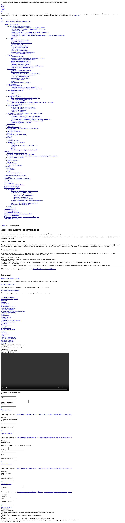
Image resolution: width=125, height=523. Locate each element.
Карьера (6, 151)
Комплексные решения (14, 96)
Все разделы (11, 124)
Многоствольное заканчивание (20, 76)
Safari (2, 6)
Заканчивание (11, 69)
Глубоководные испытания (19, 49)
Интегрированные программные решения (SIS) (21, 104)
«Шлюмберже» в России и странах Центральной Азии (23, 128)
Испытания (10, 38)
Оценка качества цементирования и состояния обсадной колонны (30, 32)
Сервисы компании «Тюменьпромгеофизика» (17, 178)
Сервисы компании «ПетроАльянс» (14, 185)
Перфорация (14, 37)
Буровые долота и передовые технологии (23, 59)
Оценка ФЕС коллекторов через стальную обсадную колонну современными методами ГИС (38, 35)
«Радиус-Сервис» (6, 317)
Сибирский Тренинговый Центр (16, 134)
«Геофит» (3, 314)
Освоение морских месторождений (21, 53)
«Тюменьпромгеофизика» (8, 322)
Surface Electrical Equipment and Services (44, 269)
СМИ (9, 171)
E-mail (3, 397)
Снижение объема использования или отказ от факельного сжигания (31, 119)
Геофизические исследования (9, 299)
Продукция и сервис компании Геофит (22, 67)
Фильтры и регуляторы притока (20, 72)
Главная (3, 225)
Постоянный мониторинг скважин (21, 70)
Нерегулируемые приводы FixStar (24, 195)
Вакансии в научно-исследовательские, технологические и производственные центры (32, 156)
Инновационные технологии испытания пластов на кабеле (28, 29)
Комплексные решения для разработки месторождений (27, 121)
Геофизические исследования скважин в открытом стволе (28, 27)
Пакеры (13, 81)
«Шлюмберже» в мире (13, 127)
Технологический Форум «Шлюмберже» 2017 (24, 145)
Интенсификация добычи (14, 85)
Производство (15, 95)
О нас (5, 125)
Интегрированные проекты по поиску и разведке (25, 98)
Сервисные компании (17, 111)
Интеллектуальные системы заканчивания (23, 75)
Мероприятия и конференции (16, 142)
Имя (2, 394)
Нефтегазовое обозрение (14, 165)
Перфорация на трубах (17, 41)
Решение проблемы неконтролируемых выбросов (25, 116)
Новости (9, 139)
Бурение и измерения (17, 56)
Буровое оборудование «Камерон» (21, 62)
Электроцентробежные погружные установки (24, 191)
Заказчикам (10, 168)
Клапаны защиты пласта (18, 79)
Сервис (13, 93)
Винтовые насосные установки (20, 204)
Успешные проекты (13, 160)
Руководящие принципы (14, 131)
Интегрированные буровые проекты (21, 99)
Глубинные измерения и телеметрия (21, 43)
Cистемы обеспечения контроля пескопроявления (25, 73)
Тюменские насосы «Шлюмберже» (11, 320)
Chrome (3, 5)
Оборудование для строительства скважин (23, 108)
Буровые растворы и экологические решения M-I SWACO (28, 58)
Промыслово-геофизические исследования (23, 33)
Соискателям (11, 169)
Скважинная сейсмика (17, 30)
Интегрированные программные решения (13, 311)
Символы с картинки (7, 404)
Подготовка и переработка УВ (16, 101)
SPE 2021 (13, 148)
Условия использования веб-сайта (26, 414)
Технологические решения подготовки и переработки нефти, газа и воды (32, 102)
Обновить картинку (6, 410)
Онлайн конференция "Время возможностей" (24, 150)
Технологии (14, 92)
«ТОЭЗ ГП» (4, 318)
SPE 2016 (13, 143)
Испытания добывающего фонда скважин (23, 52)
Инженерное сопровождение (19, 50)
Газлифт (13, 201)
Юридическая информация (8, 338)
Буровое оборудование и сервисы (20, 61)
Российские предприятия (14, 105)
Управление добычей (10, 209)
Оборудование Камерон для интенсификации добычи (26, 88)
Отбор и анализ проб (17, 44)
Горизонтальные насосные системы (21, 192)
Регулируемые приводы (21, 197)
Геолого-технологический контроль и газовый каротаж (27, 66)
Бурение (9, 55)
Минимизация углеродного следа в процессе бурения (26, 117)
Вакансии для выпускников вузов (17, 153)
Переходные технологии (14, 114)
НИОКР (9, 133)
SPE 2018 (13, 147)
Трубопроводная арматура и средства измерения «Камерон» (24, 113)
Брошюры (10, 162)
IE (1, 11)
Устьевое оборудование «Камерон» (21, 64)
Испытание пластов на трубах (19, 40)
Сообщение (4, 450)
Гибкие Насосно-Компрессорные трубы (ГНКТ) (25, 87)
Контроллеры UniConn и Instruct (23, 198)
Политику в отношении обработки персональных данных (55, 414)
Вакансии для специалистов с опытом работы (20, 154)
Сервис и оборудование (11, 24)
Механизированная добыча (15, 90)
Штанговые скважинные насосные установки (24, 203)
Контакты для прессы (13, 140)
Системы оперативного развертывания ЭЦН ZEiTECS (27, 200)
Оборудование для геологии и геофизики (23, 107)
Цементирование (12, 84)
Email (3, 451)
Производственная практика (15, 157)
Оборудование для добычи (18, 110)
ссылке (77, 15)
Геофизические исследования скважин (18, 26)
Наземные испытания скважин (20, 46)
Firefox (3, 8)
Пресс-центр (7, 137)
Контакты (7, 166)
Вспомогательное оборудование (20, 78)
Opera (2, 9)
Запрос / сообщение (7, 402)
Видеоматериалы (12, 163)
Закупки (9, 136)
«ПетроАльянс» (5, 315)
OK (2, 18)
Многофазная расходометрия (19, 47)
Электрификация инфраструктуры (21, 122)
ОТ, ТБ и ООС (11, 130)
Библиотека (7, 159)
